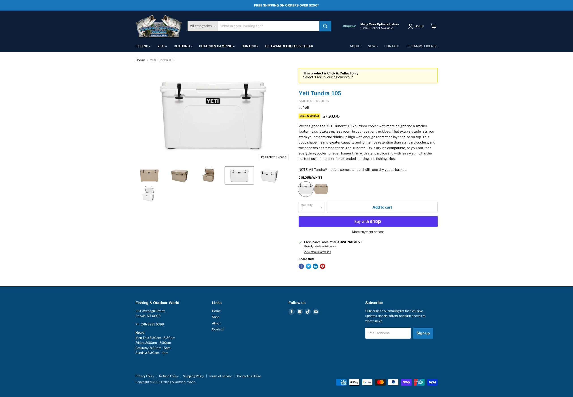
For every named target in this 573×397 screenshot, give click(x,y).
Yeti (306, 108)
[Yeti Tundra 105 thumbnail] (149, 175)
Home (140, 60)
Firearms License (422, 46)
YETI (161, 46)
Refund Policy (168, 376)
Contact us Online (249, 376)
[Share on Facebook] (301, 266)
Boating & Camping (216, 46)
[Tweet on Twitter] (308, 266)
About (355, 46)
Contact (392, 46)
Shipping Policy (193, 376)
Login (419, 26)
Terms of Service (220, 376)
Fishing (142, 46)
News (373, 46)
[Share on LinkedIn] (315, 266)
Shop (215, 317)
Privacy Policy (144, 376)
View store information (317, 252)
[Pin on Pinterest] (322, 266)
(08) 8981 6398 (152, 324)
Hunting (249, 46)
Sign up (423, 333)
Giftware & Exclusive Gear (289, 46)
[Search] (325, 26)
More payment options (368, 232)
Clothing (182, 46)
